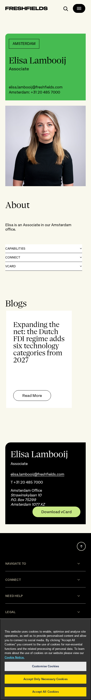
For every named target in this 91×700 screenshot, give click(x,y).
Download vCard (56, 512)
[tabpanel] (45, 359)
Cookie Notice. (15, 657)
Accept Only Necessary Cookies (45, 679)
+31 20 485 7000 (45, 92)
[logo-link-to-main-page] (26, 9)
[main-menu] (79, 8)
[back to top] (81, 546)
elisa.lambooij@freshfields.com (36, 87)
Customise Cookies (45, 666)
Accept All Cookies (45, 691)
